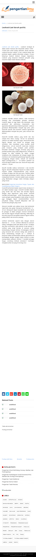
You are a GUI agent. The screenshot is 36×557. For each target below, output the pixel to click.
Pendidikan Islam (23, 523)
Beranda (19, 459)
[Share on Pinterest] (19, 394)
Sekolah (10, 530)
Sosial (20, 530)
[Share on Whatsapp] (23, 394)
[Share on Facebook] (3, 394)
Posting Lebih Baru (7, 459)
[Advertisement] (16, 39)
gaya (11, 507)
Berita (16, 503)
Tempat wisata (7, 534)
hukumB (5, 511)
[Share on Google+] (11, 394)
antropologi (12, 499)
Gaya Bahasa (18, 507)
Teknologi (27, 530)
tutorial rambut (7, 538)
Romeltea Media (21, 555)
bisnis (21, 503)
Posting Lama (30, 459)
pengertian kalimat (16, 527)
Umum (10, 542)
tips (17, 534)
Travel (22, 534)
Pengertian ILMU (17, 554)
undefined (12, 404)
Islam (29, 511)
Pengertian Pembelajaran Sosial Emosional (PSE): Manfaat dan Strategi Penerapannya (16, 475)
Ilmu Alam (12, 511)
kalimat (5, 515)
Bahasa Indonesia (8, 503)
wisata (16, 542)
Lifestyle (11, 519)
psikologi (26, 527)
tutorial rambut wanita (21, 538)
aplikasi (20, 499)
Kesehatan (20, 515)
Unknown (4, 30)
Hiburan (26, 507)
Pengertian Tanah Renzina (10, 484)
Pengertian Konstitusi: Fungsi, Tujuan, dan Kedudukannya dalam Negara (18, 185)
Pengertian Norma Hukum (10, 482)
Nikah (17, 519)
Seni (16, 530)
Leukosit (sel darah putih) (10, 47)
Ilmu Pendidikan (21, 511)
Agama (5, 499)
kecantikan (12, 515)
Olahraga (24, 519)
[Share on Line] (27, 394)
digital (27, 503)
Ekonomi (5, 507)
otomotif (5, 523)
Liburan (5, 519)
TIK (13, 534)
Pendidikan (13, 523)
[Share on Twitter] (7, 394)
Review (4, 530)
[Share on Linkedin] (15, 394)
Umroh (5, 542)
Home (3, 23)
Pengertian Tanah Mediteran (10, 479)
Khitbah (27, 515)
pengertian (6, 527)
